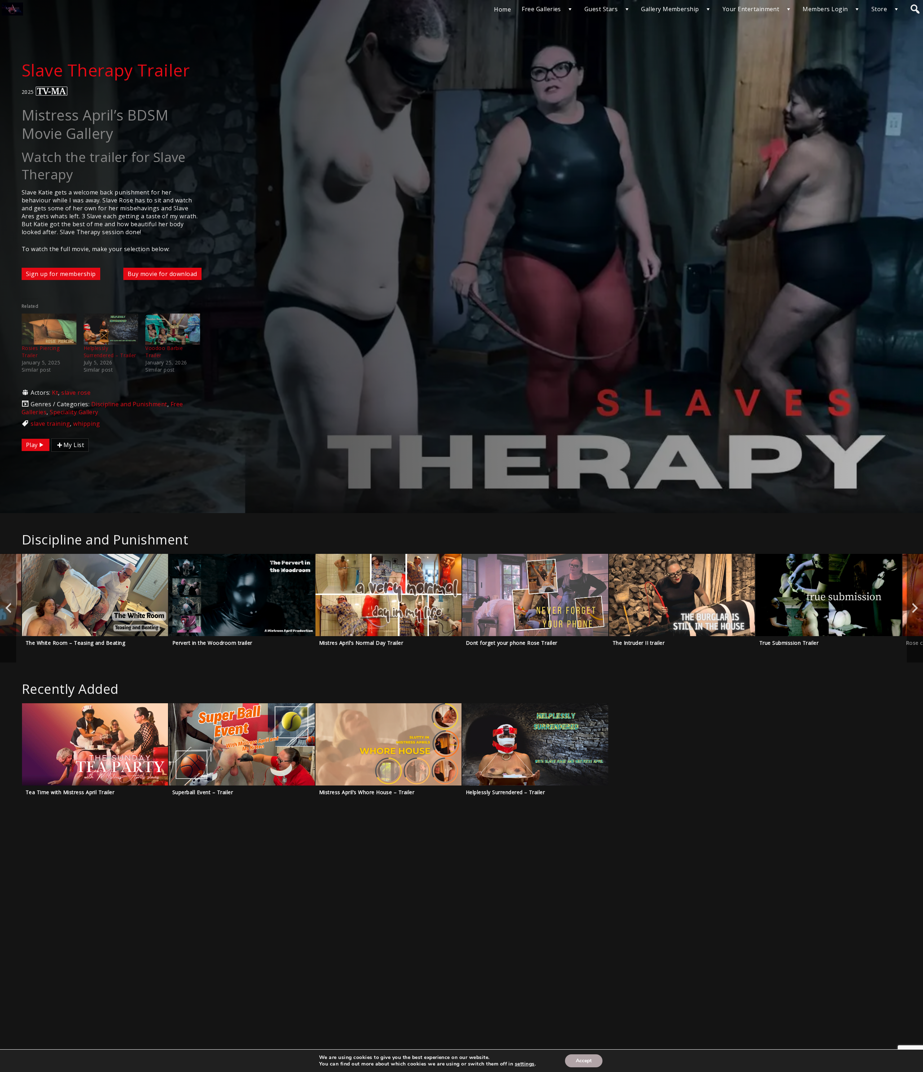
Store (879, 9)
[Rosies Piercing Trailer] (49, 329)
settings (525, 1064)
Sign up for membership (61, 274)
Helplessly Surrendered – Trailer (110, 352)
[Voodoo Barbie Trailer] (172, 329)
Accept (584, 1060)
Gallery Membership (670, 9)
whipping (86, 424)
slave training (50, 424)
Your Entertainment (751, 9)
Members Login (825, 9)
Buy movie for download (162, 274)
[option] (95, 608)
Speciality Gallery (74, 412)
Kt (55, 393)
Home (502, 9)
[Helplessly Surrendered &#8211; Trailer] (111, 329)
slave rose (75, 393)
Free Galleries (541, 9)
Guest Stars (601, 9)
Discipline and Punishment (129, 404)
